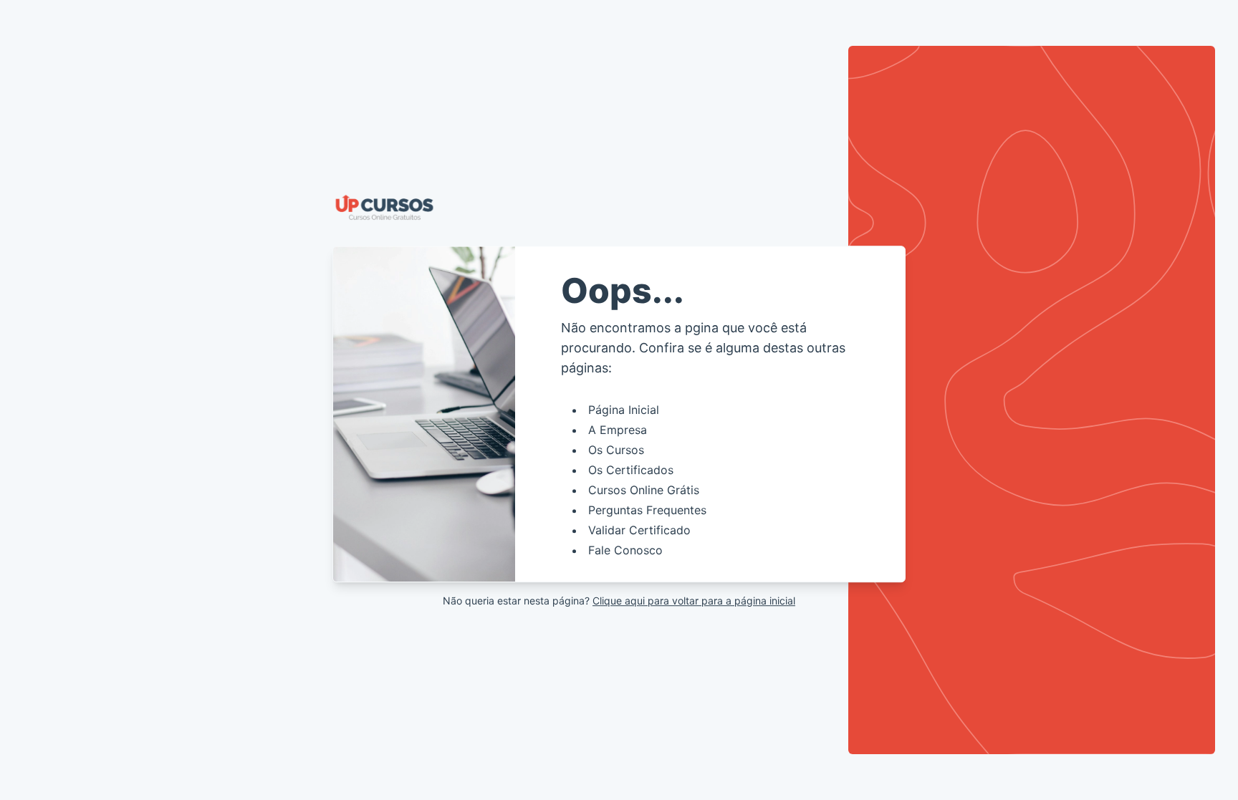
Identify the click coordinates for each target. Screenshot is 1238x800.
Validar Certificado (639, 530)
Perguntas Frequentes (647, 510)
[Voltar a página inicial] (619, 207)
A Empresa (617, 430)
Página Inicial (623, 410)
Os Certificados (630, 470)
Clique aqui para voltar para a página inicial (693, 600)
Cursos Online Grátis (643, 490)
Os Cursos (616, 450)
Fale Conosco (625, 550)
